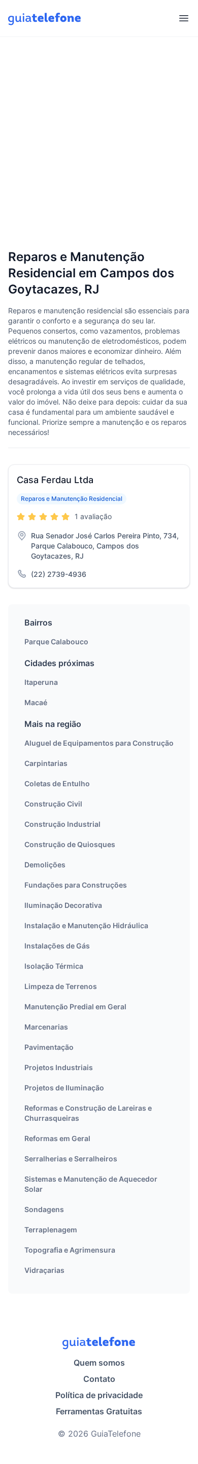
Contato (99, 1379)
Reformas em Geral (57, 1138)
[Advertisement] (99, 144)
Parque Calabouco (56, 641)
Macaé (35, 702)
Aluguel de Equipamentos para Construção (99, 743)
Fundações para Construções (75, 885)
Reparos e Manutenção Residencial (71, 498)
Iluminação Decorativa (63, 905)
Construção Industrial (62, 824)
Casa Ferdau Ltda (55, 479)
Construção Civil (53, 803)
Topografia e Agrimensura (69, 1250)
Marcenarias (46, 1026)
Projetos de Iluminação (64, 1087)
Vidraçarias (44, 1270)
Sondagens (44, 1209)
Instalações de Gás (57, 945)
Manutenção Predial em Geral (75, 1006)
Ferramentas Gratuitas (99, 1411)
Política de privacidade (99, 1395)
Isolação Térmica (53, 966)
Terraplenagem (50, 1229)
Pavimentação (49, 1047)
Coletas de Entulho (57, 783)
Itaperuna (41, 682)
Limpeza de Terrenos (60, 986)
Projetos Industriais (58, 1067)
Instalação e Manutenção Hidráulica (86, 925)
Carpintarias (46, 763)
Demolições (44, 864)
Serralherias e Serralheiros (70, 1158)
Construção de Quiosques (69, 844)
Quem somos (99, 1363)
